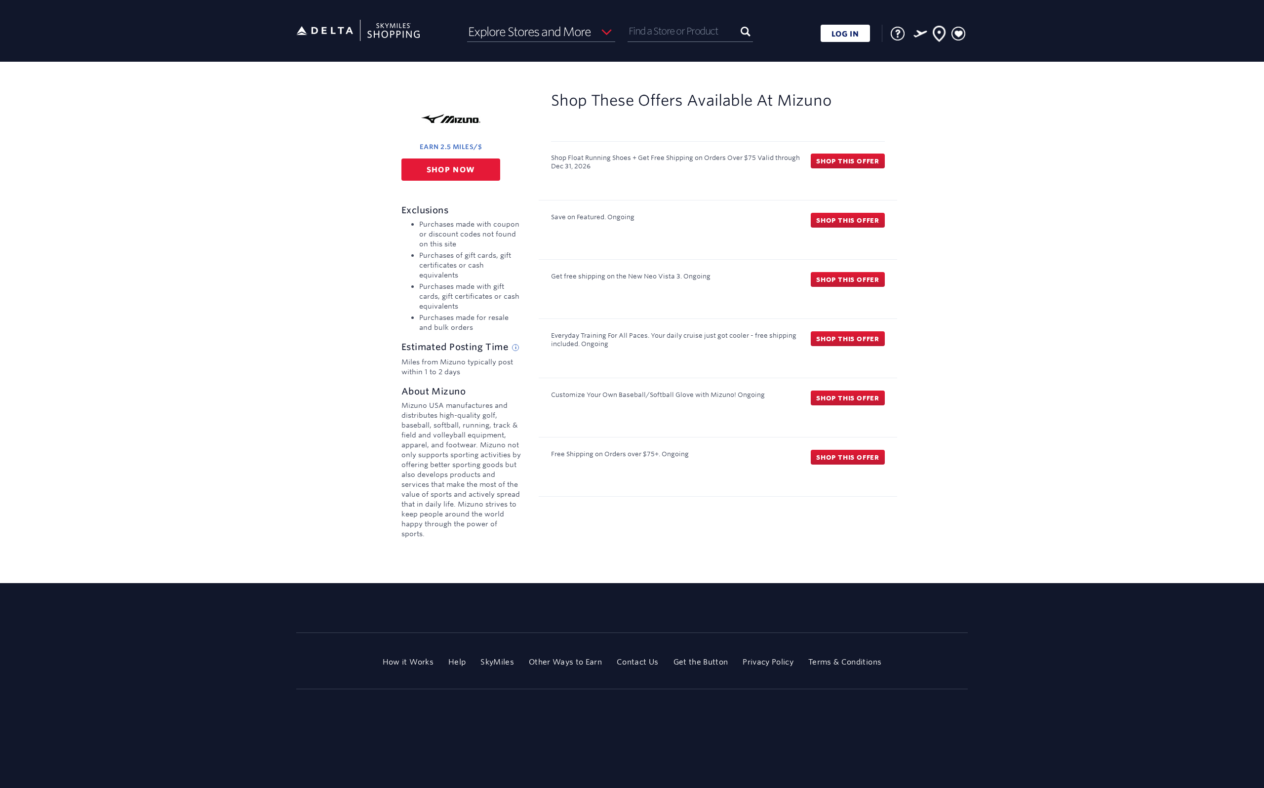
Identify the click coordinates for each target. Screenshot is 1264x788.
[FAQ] (898, 33)
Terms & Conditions (844, 662)
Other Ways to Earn (565, 662)
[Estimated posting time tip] (515, 347)
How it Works (408, 662)
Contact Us (637, 662)
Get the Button (700, 662)
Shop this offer (847, 161)
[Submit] (745, 31)
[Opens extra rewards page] (920, 33)
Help (457, 662)
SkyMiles (497, 662)
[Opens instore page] (939, 35)
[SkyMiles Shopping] (358, 31)
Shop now (451, 169)
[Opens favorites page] (958, 34)
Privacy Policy (768, 662)
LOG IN (845, 34)
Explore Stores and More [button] (529, 31)
